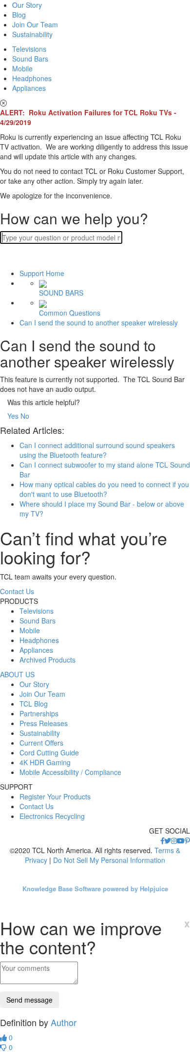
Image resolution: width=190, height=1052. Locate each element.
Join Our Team (35, 24)
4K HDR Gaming (45, 762)
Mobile (22, 68)
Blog (19, 15)
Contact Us (17, 591)
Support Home (41, 273)
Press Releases (43, 723)
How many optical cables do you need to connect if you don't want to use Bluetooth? (104, 489)
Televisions (29, 49)
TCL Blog (33, 703)
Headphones (32, 78)
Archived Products (47, 660)
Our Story (27, 5)
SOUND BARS (61, 293)
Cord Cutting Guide (49, 752)
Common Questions (69, 312)
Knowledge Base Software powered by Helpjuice (95, 888)
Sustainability (32, 34)
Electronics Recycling (52, 816)
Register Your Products (55, 796)
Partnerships (38, 713)
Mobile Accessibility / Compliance (70, 772)
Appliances (29, 88)
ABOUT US (17, 674)
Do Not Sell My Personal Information (109, 860)
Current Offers (41, 743)
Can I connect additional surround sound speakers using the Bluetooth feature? (97, 450)
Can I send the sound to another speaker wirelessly (98, 322)
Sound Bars (30, 59)
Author (63, 1022)
